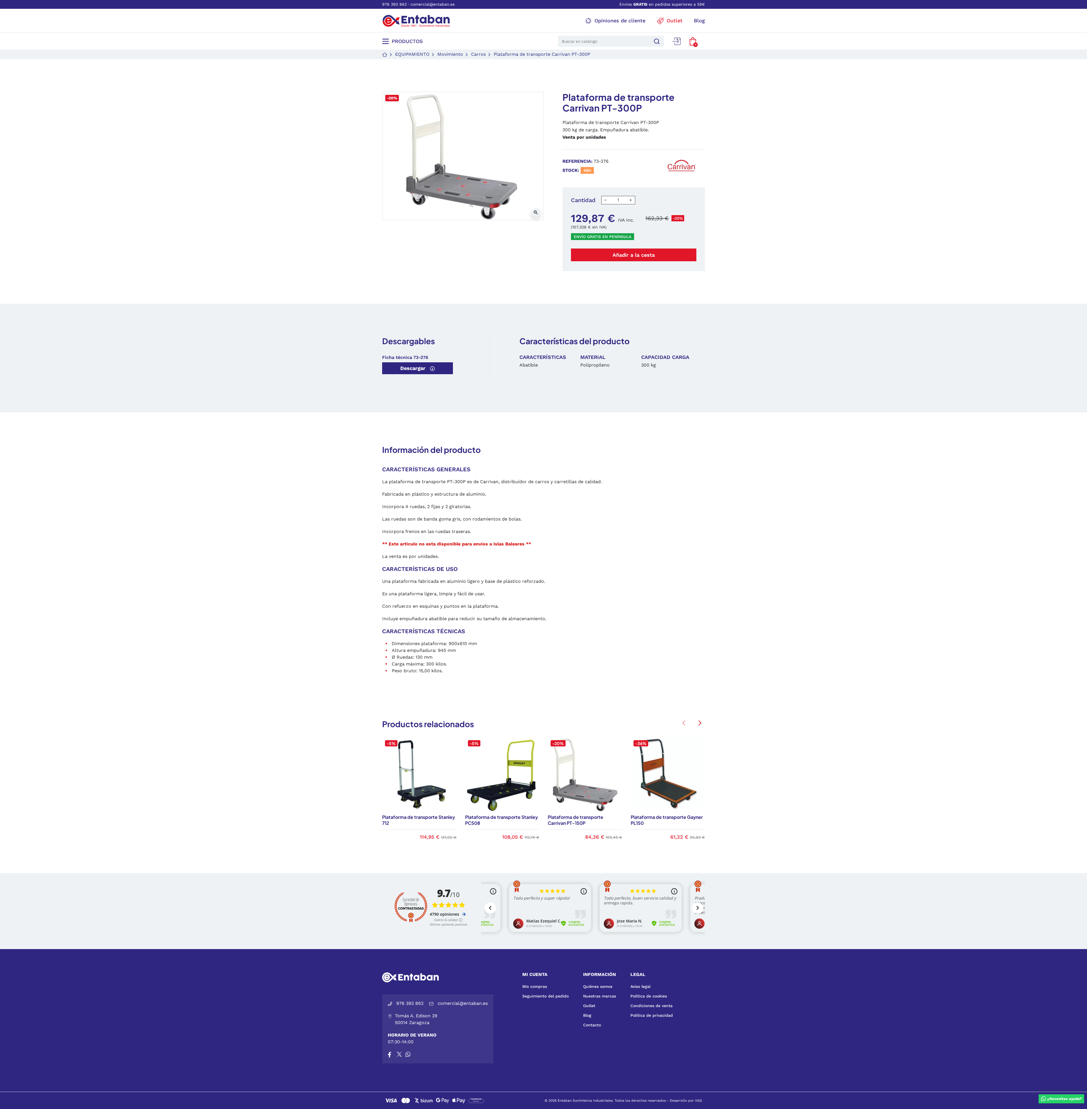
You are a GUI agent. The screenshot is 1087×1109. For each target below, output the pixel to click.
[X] (400, 1054)
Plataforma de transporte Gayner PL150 (667, 820)
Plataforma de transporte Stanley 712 (418, 820)
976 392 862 (394, 4)
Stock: (570, 170)
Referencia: (577, 161)
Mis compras (534, 986)
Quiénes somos (597, 986)
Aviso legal (640, 986)
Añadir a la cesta (634, 255)
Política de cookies (648, 996)
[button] (692, 41)
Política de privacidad (651, 1015)
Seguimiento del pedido (545, 996)
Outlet (589, 1005)
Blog (587, 1015)
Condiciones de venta (651, 1005)
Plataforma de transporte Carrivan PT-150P (575, 820)
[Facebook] (389, 1054)
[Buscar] (656, 41)
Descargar (413, 368)
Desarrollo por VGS (686, 1100)
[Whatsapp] (407, 1054)
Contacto (592, 1025)
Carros (478, 54)
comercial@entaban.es (432, 4)
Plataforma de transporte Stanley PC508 (501, 820)
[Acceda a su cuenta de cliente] (676, 41)
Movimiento (450, 54)
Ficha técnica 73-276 (405, 357)
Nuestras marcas (599, 996)
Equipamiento (412, 54)
